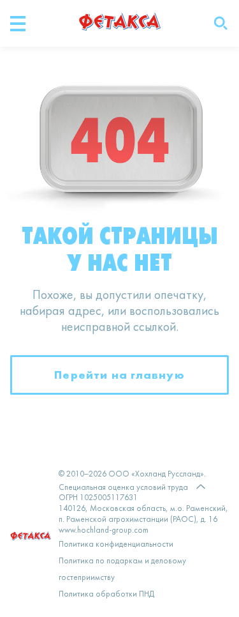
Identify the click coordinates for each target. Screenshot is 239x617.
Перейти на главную (119, 374)
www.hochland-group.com (103, 531)
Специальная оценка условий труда (123, 488)
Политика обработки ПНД (106, 594)
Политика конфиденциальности (116, 545)
